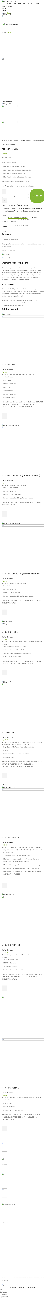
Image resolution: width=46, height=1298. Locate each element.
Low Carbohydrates (26, 211)
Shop (3, 1235)
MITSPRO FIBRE (10, 632)
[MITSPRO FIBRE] (7, 621)
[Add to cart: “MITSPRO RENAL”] (4, 1128)
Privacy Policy (6, 1244)
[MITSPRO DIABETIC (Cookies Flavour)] (11, 425)
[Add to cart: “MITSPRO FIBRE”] (4, 672)
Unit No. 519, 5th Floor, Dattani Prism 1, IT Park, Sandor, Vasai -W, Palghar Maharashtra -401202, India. (22, 1258)
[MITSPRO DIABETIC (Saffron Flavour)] (11, 523)
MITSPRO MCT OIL (11, 837)
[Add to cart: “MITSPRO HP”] (4, 775)
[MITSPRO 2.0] (7, 314)
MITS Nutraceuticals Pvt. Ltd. (11, 1254)
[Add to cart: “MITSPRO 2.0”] (4, 416)
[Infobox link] (23, 1148)
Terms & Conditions (8, 1248)
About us (5, 1228)
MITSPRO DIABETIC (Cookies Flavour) (21, 475)
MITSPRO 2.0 (8, 364)
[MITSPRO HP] (6, 682)
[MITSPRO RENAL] (23, 1017)
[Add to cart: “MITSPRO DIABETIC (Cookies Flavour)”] (4, 514)
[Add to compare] (4, 360)
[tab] (17, 217)
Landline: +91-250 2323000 (11, 1270)
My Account (6, 1239)
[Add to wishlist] (4, 410)
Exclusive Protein (13, 211)
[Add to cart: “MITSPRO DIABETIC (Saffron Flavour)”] (4, 612)
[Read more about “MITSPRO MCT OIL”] (4, 885)
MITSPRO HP (8, 732)
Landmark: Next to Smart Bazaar (12, 1263)
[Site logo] (9, 1)
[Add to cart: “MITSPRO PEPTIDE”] (4, 988)
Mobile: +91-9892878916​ (10, 1266)
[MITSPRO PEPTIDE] (8, 894)
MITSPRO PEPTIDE (11, 945)
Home (4, 140)
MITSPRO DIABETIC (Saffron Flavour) (21, 573)
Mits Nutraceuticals (8, 144)
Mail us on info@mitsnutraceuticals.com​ (15, 1274)
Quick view (4, 421)
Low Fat (36, 211)
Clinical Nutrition (13, 140)
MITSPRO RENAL (10, 1087)
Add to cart (37, 196)
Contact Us (5, 1231)
